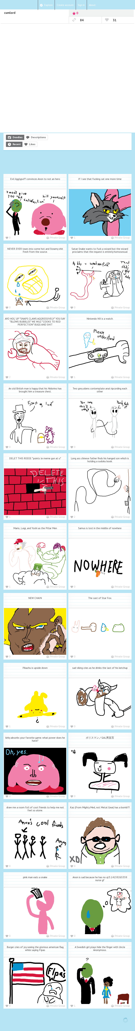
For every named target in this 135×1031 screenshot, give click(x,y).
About (92, 5)
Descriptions (38, 137)
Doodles (18, 137)
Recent (17, 144)
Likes (32, 144)
